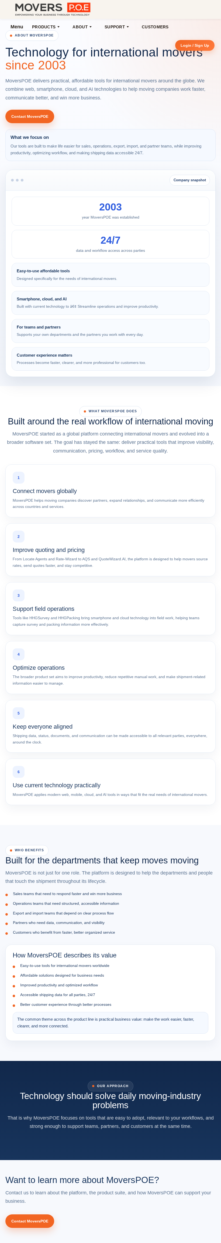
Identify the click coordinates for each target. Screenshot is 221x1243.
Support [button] (115, 27)
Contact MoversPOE (29, 116)
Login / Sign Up (195, 45)
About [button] (80, 27)
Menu (17, 26)
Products (44, 27)
